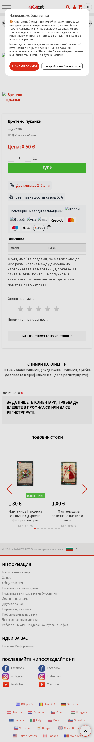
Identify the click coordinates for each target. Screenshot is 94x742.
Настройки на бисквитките (62, 66)
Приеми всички (24, 66)
